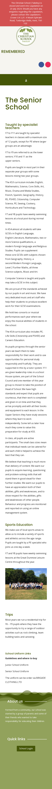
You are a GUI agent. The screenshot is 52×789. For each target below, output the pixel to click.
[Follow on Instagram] (48, 64)
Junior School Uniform (16, 664)
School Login (26, 748)
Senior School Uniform (17, 671)
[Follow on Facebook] (41, 64)
